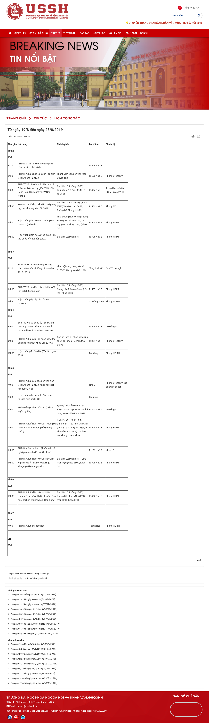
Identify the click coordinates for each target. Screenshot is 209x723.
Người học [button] (99, 33)
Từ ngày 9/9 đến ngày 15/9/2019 (26, 604)
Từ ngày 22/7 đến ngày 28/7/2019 (27, 659)
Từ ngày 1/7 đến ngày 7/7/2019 (25, 673)
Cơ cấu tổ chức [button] (38, 33)
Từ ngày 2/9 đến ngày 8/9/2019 (25, 599)
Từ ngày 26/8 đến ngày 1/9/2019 (26, 594)
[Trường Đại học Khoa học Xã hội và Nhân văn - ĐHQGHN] (15, 11)
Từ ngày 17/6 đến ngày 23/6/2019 (27, 683)
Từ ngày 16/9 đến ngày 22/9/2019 (27, 609)
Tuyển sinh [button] (69, 33)
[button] (186, 8)
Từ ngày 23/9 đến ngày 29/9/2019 (27, 614)
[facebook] (10, 717)
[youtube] (16, 717)
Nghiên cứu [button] (115, 33)
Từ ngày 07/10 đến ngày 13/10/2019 (28, 624)
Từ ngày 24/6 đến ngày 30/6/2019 (27, 678)
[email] (23, 717)
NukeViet (78, 711)
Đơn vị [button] (144, 33)
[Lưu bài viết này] (199, 136)
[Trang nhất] (10, 33)
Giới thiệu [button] (20, 33)
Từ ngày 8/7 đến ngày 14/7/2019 (26, 668)
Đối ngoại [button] (131, 33)
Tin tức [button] (55, 33)
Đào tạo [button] (84, 33)
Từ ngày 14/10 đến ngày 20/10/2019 (28, 629)
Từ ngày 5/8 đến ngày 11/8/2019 (26, 649)
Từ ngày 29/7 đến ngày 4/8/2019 (26, 654)
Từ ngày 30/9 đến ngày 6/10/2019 (27, 619)
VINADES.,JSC (100, 711)
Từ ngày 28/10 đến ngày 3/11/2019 (27, 633)
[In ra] (193, 136)
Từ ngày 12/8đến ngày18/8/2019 (26, 644)
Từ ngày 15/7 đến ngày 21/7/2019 (27, 663)
